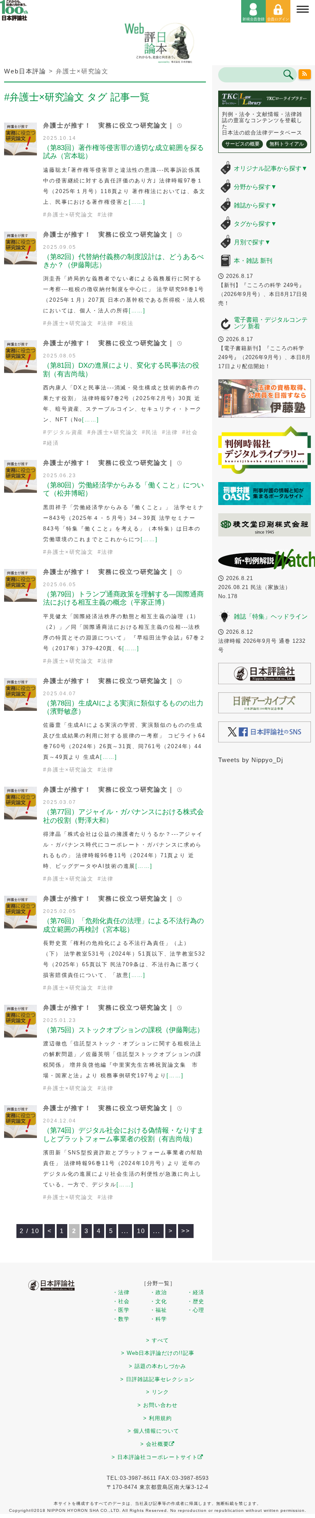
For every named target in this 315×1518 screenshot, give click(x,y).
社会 (192, 432)
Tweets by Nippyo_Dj (250, 759)
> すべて (157, 1340)
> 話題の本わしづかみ (157, 1366)
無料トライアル (286, 144)
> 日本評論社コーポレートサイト (155, 1457)
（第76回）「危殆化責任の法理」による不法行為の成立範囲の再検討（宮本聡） (123, 925)
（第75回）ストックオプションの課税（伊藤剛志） (123, 1030)
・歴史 (195, 1301)
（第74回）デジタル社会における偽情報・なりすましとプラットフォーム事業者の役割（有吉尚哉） (123, 1134)
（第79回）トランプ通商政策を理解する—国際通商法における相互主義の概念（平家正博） (123, 598)
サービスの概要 (242, 144)
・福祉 (158, 1310)
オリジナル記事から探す (271, 168)
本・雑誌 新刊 (253, 260)
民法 (152, 432)
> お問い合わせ (157, 1405)
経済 (53, 443)
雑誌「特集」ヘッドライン (271, 616)
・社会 (121, 1301)
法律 (107, 215)
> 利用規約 (157, 1418)
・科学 (158, 1319)
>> (185, 1230)
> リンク (157, 1392)
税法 (127, 323)
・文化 (158, 1301)
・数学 (121, 1319)
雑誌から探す (255, 205)
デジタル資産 (65, 432)
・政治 (158, 1292)
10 (141, 1230)
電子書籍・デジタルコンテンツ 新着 (271, 323)
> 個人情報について (153, 1431)
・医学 (121, 1310)
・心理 (195, 1310)
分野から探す (255, 186)
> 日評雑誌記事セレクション (157, 1379)
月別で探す (252, 242)
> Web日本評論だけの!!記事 (157, 1353)
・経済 (195, 1292)
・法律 (121, 1292)
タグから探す (255, 223)
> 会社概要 (154, 1444)
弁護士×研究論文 (70, 215)
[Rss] (305, 74)
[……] (137, 202)
